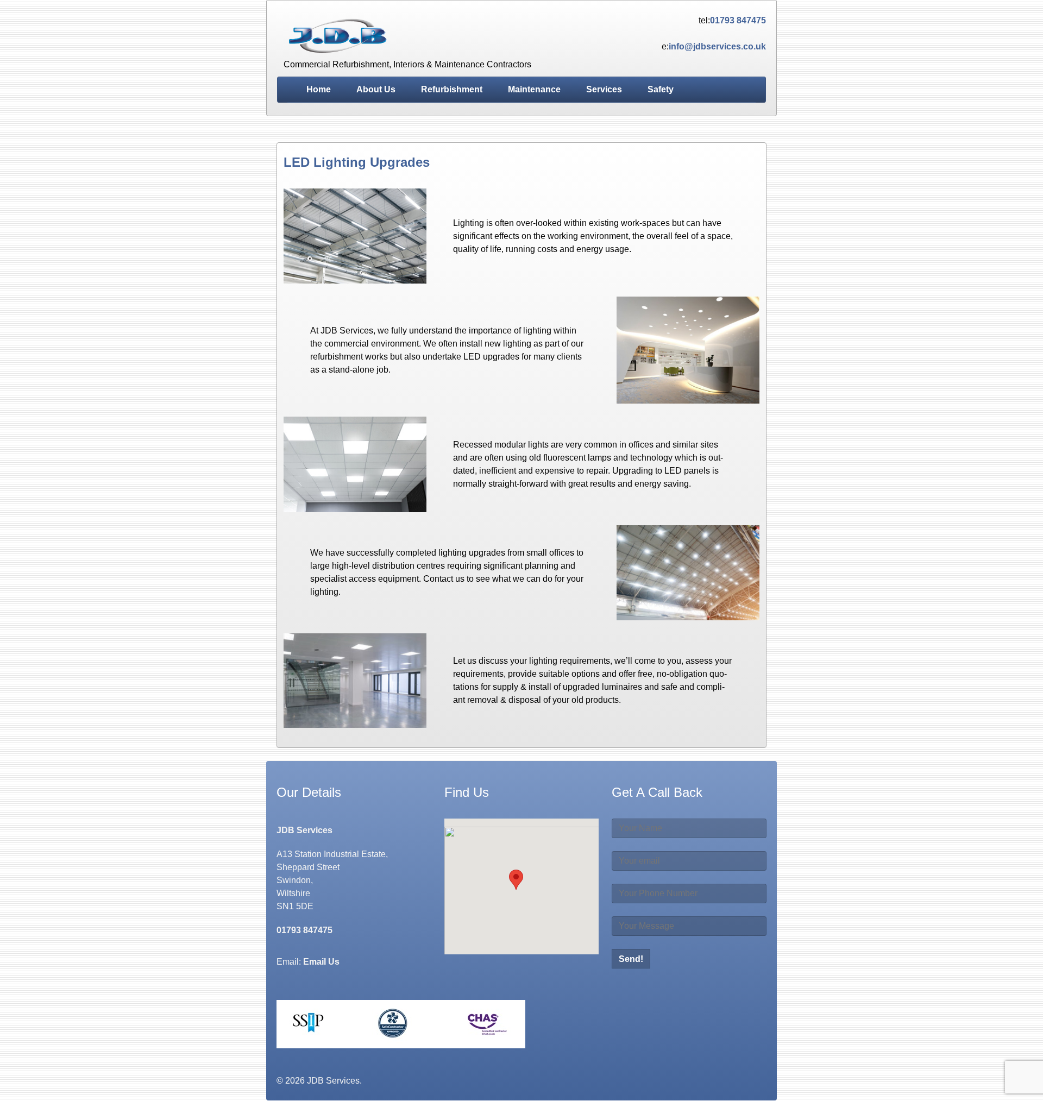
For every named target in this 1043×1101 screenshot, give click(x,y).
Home (318, 89)
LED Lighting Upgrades (357, 162)
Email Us (321, 961)
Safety (661, 89)
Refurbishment (451, 89)
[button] (516, 880)
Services (604, 89)
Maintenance (534, 89)
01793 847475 (738, 20)
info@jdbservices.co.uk (717, 46)
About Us (375, 89)
